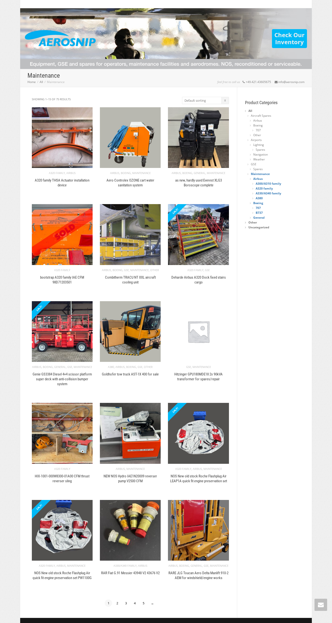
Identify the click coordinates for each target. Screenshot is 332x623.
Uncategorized (258, 227)
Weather (259, 159)
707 (258, 130)
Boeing (126, 173)
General (199, 173)
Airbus (71, 173)
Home (31, 82)
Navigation (260, 154)
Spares (260, 150)
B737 (259, 213)
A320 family (57, 173)
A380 (111, 367)
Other (154, 270)
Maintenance (141, 173)
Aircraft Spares (261, 116)
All (41, 82)
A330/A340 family (125, 565)
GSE (126, 270)
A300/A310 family (268, 184)
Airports (256, 140)
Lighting (258, 145)
